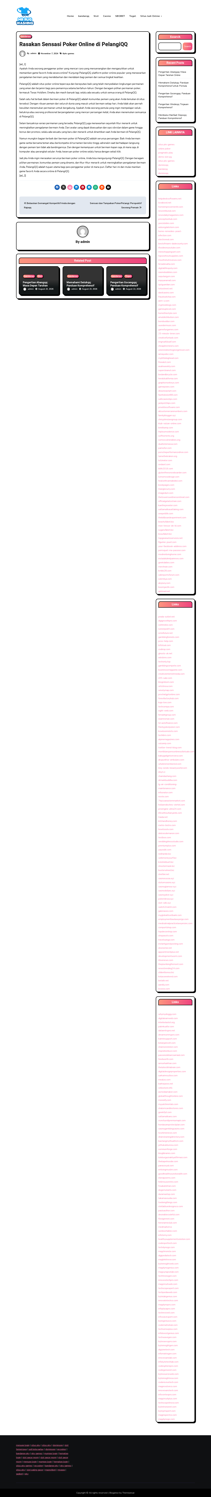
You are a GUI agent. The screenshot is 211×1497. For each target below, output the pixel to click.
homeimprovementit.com (170, 206)
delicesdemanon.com (168, 833)
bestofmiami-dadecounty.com (173, 243)
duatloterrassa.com (167, 444)
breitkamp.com (165, 427)
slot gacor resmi (31, 1457)
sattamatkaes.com (167, 1116)
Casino (107, 16)
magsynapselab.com (168, 1271)
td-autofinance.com (168, 723)
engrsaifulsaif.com (167, 341)
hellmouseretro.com (168, 1181)
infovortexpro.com (167, 1394)
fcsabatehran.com (167, 1186)
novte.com (163, 796)
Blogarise (114, 1492)
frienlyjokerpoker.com (169, 727)
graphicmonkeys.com (168, 382)
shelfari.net (163, 874)
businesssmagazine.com (170, 669)
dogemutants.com (167, 1190)
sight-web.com (165, 710)
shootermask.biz (166, 866)
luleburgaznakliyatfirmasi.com (172, 1157)
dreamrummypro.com (168, 1034)
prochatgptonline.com (169, 694)
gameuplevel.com (167, 309)
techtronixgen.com (167, 1275)
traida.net (163, 817)
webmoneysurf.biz (167, 857)
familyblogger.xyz (167, 415)
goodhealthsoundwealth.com (172, 1173)
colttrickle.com (165, 624)
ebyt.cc (161, 772)
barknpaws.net (165, 1083)
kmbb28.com (164, 570)
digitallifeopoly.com (167, 268)
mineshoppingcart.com (169, 251)
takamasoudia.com (167, 1198)
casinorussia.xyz (166, 878)
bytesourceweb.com (168, 1374)
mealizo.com (164, 1079)
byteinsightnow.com (168, 1378)
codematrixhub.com (168, 1325)
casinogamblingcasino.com (171, 1128)
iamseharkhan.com (167, 1063)
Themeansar (128, 1492)
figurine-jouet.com (167, 542)
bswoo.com (164, 988)
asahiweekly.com (166, 366)
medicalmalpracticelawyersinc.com (175, 923)
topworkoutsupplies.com (170, 255)
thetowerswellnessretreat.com (173, 497)
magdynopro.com (166, 1304)
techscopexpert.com (168, 1288)
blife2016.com (165, 468)
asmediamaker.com (167, 1091)
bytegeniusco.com (167, 1320)
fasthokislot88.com (168, 394)
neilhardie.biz (164, 853)
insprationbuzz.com (167, 1051)
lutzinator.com (165, 460)
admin (33, 53)
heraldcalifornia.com (168, 378)
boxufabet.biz (165, 534)
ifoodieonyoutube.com (169, 247)
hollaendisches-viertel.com (171, 804)
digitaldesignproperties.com (172, 1071)
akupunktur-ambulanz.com (171, 759)
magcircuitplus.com (167, 1398)
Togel (132, 16)
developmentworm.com (170, 956)
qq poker (61, 1449)
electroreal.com (166, 239)
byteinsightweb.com (168, 1263)
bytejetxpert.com (167, 1411)
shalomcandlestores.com (170, 1108)
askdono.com (164, 657)
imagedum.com (165, 493)
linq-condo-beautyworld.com (172, 768)
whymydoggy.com (167, 1014)
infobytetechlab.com (168, 1361)
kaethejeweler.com (167, 505)
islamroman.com (166, 718)
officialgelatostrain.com (169, 501)
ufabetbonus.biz (166, 972)
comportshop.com (167, 927)
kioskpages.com (166, 485)
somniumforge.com (167, 1149)
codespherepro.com (168, 1366)
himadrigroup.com (167, 714)
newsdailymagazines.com (170, 215)
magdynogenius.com (168, 1267)
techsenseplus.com (167, 1329)
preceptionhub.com (167, 219)
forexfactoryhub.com (168, 698)
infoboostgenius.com (168, 1333)
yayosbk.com (164, 849)
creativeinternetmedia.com (171, 673)
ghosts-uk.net (165, 653)
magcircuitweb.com (167, 1284)
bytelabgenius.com (167, 1296)
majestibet (50, 1469)
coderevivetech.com (168, 1382)
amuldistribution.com (168, 317)
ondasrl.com (164, 464)
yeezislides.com (166, 223)
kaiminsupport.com (167, 1038)
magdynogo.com (166, 1419)
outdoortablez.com (167, 1231)
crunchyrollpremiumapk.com (172, 1120)
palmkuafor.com (166, 1026)
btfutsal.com (164, 645)
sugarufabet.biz (165, 530)
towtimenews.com (167, 1132)
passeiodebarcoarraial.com (171, 1055)
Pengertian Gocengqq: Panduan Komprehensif (124, 284)
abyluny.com (164, 583)
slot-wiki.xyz (164, 902)
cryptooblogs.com (167, 305)
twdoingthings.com (167, 1202)
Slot (96, 16)
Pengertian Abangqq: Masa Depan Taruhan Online (35, 286)
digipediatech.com (167, 1255)
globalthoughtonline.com (170, 1096)
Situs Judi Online (150, 16)
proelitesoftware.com (169, 407)
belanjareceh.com (167, 1042)
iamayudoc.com (165, 354)
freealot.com (164, 362)
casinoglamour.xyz (167, 886)
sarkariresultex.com (168, 1075)
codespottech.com (167, 1243)
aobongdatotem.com (168, 227)
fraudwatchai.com (167, 296)
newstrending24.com (168, 968)
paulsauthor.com (166, 1210)
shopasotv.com (165, 935)
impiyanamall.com (167, 280)
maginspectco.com (167, 1415)
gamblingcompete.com (169, 665)
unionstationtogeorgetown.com (173, 350)
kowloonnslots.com (168, 731)
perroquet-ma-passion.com (171, 550)
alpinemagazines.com (168, 739)
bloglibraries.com (166, 1153)
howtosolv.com (165, 829)
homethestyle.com (167, 313)
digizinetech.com (166, 1349)
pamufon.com (165, 448)
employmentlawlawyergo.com (173, 919)
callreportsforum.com (168, 574)
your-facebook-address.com (172, 546)
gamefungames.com (168, 329)
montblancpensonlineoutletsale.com (176, 751)
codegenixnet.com (167, 1370)
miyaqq (61, 1469)
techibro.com (164, 735)
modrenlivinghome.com (169, 554)
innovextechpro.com (168, 1280)
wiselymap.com (166, 690)
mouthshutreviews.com (169, 260)
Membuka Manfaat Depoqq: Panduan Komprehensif (172, 116)
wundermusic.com (167, 325)
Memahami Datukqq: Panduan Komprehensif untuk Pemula (80, 286)
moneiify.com (164, 1100)
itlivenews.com (165, 960)
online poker (164, 148)
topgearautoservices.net (170, 538)
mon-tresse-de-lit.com (169, 525)
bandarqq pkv (23, 1453)
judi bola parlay (36, 1449)
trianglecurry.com (166, 489)
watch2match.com (167, 907)
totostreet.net (165, 288)
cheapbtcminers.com (168, 345)
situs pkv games (166, 144)
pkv (26, 1473)
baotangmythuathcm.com (170, 1141)
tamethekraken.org (167, 456)
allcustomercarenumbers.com (172, 411)
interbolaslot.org (166, 1022)
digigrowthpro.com (167, 620)
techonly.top (164, 661)
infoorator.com (165, 792)
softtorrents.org (166, 435)
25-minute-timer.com (169, 333)
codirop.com (164, 649)
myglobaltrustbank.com (170, 915)
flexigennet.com (166, 1218)
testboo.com (164, 837)
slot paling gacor (35, 1469)
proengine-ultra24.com (169, 808)
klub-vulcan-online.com (169, 423)
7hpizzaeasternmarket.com (171, 800)
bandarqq (83, 16)
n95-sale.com (165, 678)
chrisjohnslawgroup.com (170, 419)
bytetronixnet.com (167, 1406)
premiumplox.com (167, 845)
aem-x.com (163, 300)
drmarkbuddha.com (167, 780)
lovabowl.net (164, 202)
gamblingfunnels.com (168, 637)
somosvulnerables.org (169, 439)
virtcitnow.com (165, 686)
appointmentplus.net (168, 952)
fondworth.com (165, 1059)
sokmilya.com (165, 578)
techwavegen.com (167, 1337)
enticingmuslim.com (168, 1169)
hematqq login (61, 1461)
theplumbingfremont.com (170, 964)
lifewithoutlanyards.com (170, 813)
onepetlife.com (165, 513)
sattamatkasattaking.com (170, 509)
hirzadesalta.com (166, 264)
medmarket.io (165, 1227)
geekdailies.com (166, 562)
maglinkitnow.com (167, 1259)
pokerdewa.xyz (165, 898)
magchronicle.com (167, 1251)
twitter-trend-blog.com (170, 747)
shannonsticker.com (168, 1047)
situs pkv (35, 1445)
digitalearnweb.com (168, 1018)
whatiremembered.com (169, 764)
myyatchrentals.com (168, 1104)
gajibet (19, 1473)
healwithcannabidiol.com (170, 480)
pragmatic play (165, 152)
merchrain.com (165, 566)
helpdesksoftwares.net (169, 198)
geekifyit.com (165, 1112)
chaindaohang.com (167, 776)
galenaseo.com (165, 911)
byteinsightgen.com (168, 1345)
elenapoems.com (166, 1177)
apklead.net (164, 591)
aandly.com (163, 984)
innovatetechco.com (168, 1300)
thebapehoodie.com (168, 1161)
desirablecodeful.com (168, 1214)
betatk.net (163, 980)
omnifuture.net (165, 633)
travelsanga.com (166, 939)
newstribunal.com (167, 210)
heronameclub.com (167, 1222)
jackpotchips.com (166, 403)
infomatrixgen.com (167, 1353)
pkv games (69, 53)
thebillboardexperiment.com (172, 517)
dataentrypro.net (166, 1030)
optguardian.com (166, 284)
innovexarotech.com (168, 1390)
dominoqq (163, 165)
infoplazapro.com (166, 1308)
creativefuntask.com (168, 337)
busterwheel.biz (166, 870)
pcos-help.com (165, 641)
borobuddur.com (166, 321)
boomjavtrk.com (166, 587)
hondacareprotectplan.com (171, 1124)
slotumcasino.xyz (166, 882)
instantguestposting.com (170, 943)
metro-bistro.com (167, 825)
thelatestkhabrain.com (169, 1067)
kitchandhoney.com (167, 821)
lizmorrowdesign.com (168, 476)
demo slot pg (165, 156)
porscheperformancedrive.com (173, 452)
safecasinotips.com (167, 399)
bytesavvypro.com (167, 1341)
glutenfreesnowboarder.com (172, 472)
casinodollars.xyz (166, 890)
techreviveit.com (166, 1312)
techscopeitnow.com (168, 1402)
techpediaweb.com (167, 1292)
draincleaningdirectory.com (171, 1136)
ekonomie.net (165, 948)
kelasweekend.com (168, 976)
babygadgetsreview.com (170, 755)
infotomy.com (165, 1235)
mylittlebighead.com (168, 358)
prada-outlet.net (166, 616)
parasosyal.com (166, 1165)
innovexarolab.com (167, 1357)
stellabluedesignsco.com (170, 1206)
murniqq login (50, 1453)
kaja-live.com (164, 702)
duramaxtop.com (166, 1194)
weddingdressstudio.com (170, 841)
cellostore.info (165, 1087)
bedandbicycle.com (167, 374)
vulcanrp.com (164, 743)
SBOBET (120, 16)
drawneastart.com (167, 390)
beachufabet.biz (166, 521)
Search (175, 36)
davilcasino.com (166, 292)
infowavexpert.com (167, 1316)
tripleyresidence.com (168, 431)
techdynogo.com (166, 1247)
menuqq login (22, 1445)
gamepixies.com (166, 386)
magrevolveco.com (167, 1386)
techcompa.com (166, 706)
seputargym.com (166, 276)
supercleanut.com (167, 370)
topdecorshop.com (167, 931)
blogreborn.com (166, 682)
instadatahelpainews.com (170, 558)
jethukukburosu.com (168, 1145)
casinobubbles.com (167, 272)
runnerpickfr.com (166, 628)
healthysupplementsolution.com (174, 1239)
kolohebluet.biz (165, 862)
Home (70, 16)
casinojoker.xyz (165, 894)
